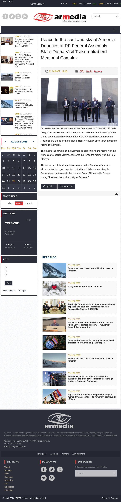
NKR (6, 473)
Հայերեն (48, 186)
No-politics (9, 487)
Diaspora (8, 477)
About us (54, 454)
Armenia (98, 71)
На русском (66, 186)
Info (6, 483)
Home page (42, 454)
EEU (82, 71)
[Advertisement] (79, 221)
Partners (65, 454)
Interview (8, 490)
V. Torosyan (113, 498)
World (89, 71)
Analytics (8, 480)
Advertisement (78, 454)
